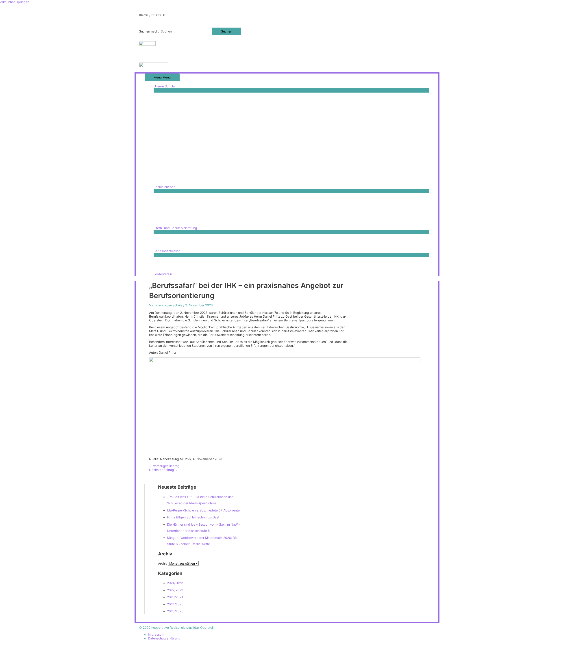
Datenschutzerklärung (164, 638)
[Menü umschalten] (291, 90)
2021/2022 (175, 583)
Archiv (162, 563)
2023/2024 (175, 597)
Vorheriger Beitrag (164, 466)
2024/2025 (175, 604)
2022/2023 (175, 590)
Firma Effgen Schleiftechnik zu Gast (193, 517)
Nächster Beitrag (163, 470)
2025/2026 (175, 611)
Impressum (156, 634)
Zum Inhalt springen (14, 2)
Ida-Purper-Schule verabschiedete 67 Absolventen (204, 510)
